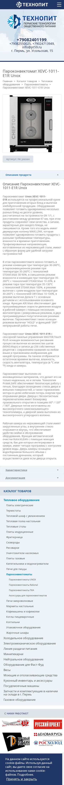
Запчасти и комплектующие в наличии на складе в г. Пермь (31, 692)
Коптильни (13, 622)
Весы (7, 670)
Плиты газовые (15, 558)
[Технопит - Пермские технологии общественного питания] (32, 22)
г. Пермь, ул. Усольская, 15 (32, 50)
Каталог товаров (27, 81)
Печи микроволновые (19, 601)
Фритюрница (14, 537)
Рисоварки (12, 547)
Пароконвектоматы (36, 84)
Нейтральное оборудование (23, 659)
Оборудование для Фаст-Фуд (24, 665)
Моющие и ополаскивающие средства (30, 675)
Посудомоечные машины (21, 686)
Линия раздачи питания (20, 649)
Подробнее (25, 775)
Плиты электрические (19, 505)
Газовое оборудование (20, 700)
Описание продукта (18, 174)
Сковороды (13, 542)
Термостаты (13, 510)
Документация (15, 477)
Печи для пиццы (16, 569)
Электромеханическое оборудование (30, 643)
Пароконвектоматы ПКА (21, 590)
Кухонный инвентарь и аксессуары (28, 681)
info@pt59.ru (32, 47)
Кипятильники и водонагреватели (27, 563)
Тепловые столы (16, 526)
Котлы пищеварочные (20, 616)
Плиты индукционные (19, 531)
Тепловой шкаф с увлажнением (25, 516)
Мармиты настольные (20, 606)
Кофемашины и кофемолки (22, 611)
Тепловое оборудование (21, 500)
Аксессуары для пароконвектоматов (28, 595)
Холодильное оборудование (23, 638)
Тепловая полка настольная (23, 521)
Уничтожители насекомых (22, 553)
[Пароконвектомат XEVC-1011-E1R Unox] (32, 124)
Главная (7, 81)
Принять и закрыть (21, 779)
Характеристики (16, 470)
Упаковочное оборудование (23, 627)
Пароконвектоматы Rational (23, 584)
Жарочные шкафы (17, 632)
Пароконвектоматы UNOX (22, 579)
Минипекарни (13, 654)
